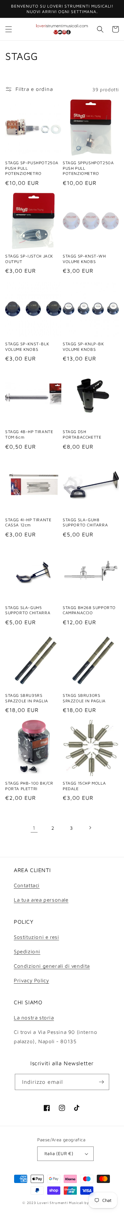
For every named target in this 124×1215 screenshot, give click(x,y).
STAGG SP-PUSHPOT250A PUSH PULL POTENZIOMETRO (32, 168)
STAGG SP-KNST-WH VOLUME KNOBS (84, 258)
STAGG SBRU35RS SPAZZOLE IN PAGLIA (26, 698)
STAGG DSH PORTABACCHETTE (82, 434)
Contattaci (27, 885)
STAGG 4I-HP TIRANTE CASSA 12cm (28, 522)
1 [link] (34, 828)
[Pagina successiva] (89, 827)
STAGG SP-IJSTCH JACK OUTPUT (29, 258)
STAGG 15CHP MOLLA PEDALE (84, 786)
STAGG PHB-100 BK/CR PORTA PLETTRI (29, 786)
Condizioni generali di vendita (52, 966)
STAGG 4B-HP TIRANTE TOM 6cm (29, 434)
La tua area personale (41, 900)
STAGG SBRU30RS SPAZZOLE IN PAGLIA (84, 698)
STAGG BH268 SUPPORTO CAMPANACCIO (89, 610)
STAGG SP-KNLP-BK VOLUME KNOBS (83, 346)
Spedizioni (27, 951)
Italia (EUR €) (58, 1153)
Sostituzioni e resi (36, 937)
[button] (8, 29)
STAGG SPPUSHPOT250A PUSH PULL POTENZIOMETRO (88, 168)
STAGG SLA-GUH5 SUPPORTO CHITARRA (27, 610)
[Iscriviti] (101, 1082)
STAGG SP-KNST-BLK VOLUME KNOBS (27, 346)
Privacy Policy (31, 980)
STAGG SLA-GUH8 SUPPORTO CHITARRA (85, 522)
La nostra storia (34, 1017)
